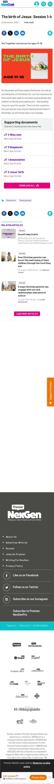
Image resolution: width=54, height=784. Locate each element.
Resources (11, 200)
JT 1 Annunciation (14, 159)
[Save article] (50, 33)
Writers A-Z (24, 625)
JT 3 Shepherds (13, 147)
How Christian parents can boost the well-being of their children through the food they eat (34, 261)
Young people (25, 200)
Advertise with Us (17, 542)
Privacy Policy (14, 566)
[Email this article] (22, 33)
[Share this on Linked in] (16, 33)
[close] (52, 27)
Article (22, 253)
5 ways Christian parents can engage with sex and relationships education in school (33, 291)
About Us (11, 536)
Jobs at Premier (15, 554)
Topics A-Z (11, 625)
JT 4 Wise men (12, 134)
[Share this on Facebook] (4, 33)
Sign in (15, 27)
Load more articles (27, 313)
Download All (27, 185)
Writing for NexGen (17, 560)
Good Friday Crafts (28, 234)
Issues (22, 230)
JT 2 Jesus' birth (14, 172)
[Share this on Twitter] (10, 33)
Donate (10, 548)
